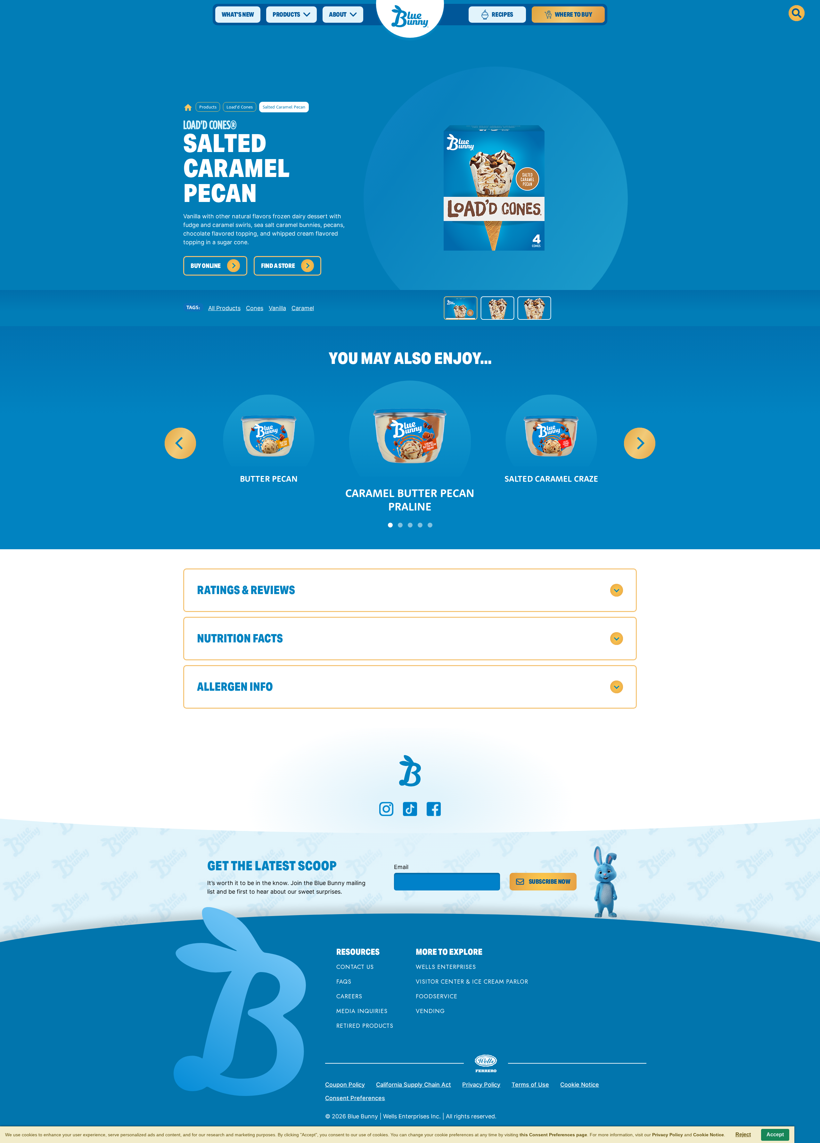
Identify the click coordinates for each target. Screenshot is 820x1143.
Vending (430, 1011)
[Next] (639, 443)
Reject (743, 1134)
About (338, 14)
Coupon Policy (345, 1084)
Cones (254, 308)
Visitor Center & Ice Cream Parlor (472, 982)
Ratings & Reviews (246, 590)
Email (401, 867)
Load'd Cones (239, 107)
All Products (224, 308)
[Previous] (180, 443)
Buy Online (206, 266)
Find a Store (278, 266)
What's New (238, 14)
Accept (775, 1134)
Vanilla (277, 308)
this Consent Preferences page (553, 1134)
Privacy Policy (481, 1084)
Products (286, 14)
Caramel (302, 308)
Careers (349, 996)
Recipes (502, 14)
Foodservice (436, 996)
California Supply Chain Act (413, 1084)
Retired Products (364, 1026)
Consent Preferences (355, 1098)
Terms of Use (530, 1084)
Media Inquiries (362, 1011)
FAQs (343, 982)
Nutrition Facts (240, 638)
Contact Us (355, 967)
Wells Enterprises (446, 967)
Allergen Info (235, 687)
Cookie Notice (579, 1084)
